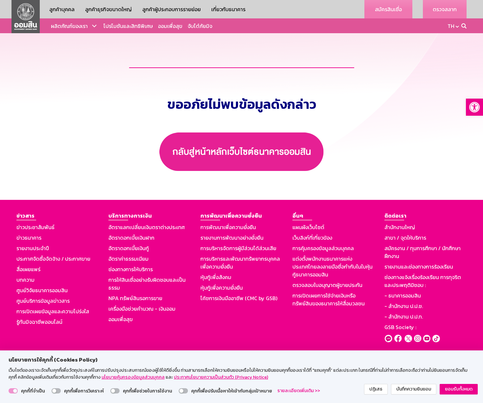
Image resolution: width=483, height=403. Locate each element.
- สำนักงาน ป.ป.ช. (403, 306)
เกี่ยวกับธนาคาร (228, 9)
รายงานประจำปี (32, 248)
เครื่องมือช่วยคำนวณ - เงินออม (141, 309)
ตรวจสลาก (445, 9)
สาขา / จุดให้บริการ (405, 238)
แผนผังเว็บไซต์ (308, 227)
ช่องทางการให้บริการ (130, 269)
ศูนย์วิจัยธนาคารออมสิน (42, 290)
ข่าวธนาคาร (28, 238)
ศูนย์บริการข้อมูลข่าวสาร (43, 301)
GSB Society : (400, 327)
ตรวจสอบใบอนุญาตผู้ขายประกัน (327, 285)
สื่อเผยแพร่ (28, 269)
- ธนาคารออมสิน (402, 295)
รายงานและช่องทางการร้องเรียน (418, 267)
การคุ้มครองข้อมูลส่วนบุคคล (323, 248)
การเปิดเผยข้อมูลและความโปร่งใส (52, 311)
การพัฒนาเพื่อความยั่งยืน (228, 227)
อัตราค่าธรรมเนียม (128, 259)
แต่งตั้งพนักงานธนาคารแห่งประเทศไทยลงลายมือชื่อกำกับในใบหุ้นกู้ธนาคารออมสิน (332, 266)
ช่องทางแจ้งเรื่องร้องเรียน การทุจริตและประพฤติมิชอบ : (422, 281)
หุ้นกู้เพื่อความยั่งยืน (221, 288)
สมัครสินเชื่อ (388, 9)
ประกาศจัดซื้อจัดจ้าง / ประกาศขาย (53, 259)
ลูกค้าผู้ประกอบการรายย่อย (171, 9)
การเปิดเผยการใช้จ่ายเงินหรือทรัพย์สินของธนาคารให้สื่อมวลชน (328, 299)
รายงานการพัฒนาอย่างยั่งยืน (232, 238)
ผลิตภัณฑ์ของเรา (69, 26)
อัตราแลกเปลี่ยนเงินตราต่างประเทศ (146, 227)
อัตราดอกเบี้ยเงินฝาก (131, 238)
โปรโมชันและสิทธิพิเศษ (128, 26)
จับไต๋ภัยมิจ (200, 26)
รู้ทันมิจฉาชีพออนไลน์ (39, 322)
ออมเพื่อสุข (170, 26)
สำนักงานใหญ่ (399, 227)
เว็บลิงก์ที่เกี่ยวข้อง (312, 238)
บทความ (25, 280)
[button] (474, 107)
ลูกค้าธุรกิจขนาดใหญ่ (108, 9)
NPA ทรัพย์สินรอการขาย (135, 298)
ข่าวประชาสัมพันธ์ (35, 227)
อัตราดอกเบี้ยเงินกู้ (128, 248)
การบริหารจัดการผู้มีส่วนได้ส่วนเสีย (238, 248)
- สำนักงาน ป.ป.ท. (403, 316)
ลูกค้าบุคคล (62, 9)
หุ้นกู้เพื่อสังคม (215, 277)
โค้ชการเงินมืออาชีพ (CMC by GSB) (238, 298)
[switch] (13, 390)
